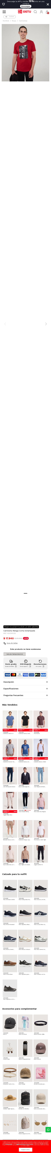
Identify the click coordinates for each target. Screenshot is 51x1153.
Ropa (14, 21)
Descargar (25, 6)
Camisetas (23, 21)
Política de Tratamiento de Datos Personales (24, 1143)
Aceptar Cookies (25, 1149)
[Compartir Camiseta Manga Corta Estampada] (5, 618)
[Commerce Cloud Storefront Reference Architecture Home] (25, 12)
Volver (11, 17)
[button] (41, 11)
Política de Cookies (8, 1143)
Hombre (6, 21)
